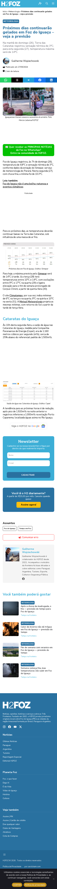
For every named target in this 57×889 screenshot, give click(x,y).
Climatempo (16, 295)
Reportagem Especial (12, 757)
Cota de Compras (10, 836)
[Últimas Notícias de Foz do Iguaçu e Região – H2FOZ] (10, 4)
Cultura (6, 798)
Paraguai (7, 745)
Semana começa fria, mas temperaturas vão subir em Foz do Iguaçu (36, 671)
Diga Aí (6, 782)
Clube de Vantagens (12, 828)
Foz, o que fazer (10, 779)
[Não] (53, 878)
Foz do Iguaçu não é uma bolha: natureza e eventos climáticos (25, 185)
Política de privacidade (35, 885)
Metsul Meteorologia (31, 301)
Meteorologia (14, 11)
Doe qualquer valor (11, 824)
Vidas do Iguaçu (10, 790)
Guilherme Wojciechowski (25, 61)
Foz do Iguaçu (9, 528)
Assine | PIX (8, 816)
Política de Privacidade (12, 866)
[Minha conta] (40, 4)
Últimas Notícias (10, 741)
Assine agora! (28, 504)
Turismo (6, 753)
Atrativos (7, 832)
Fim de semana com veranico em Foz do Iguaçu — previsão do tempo (37, 650)
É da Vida (7, 786)
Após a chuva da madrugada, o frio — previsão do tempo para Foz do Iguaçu (36, 609)
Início (5, 11)
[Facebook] (23, 579)
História (6, 794)
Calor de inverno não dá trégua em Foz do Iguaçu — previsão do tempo (37, 629)
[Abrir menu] (4, 854)
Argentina (7, 749)
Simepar (42, 273)
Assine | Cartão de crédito (14, 820)
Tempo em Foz (25, 528)
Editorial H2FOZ (10, 761)
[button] (47, 4)
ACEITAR (17, 885)
